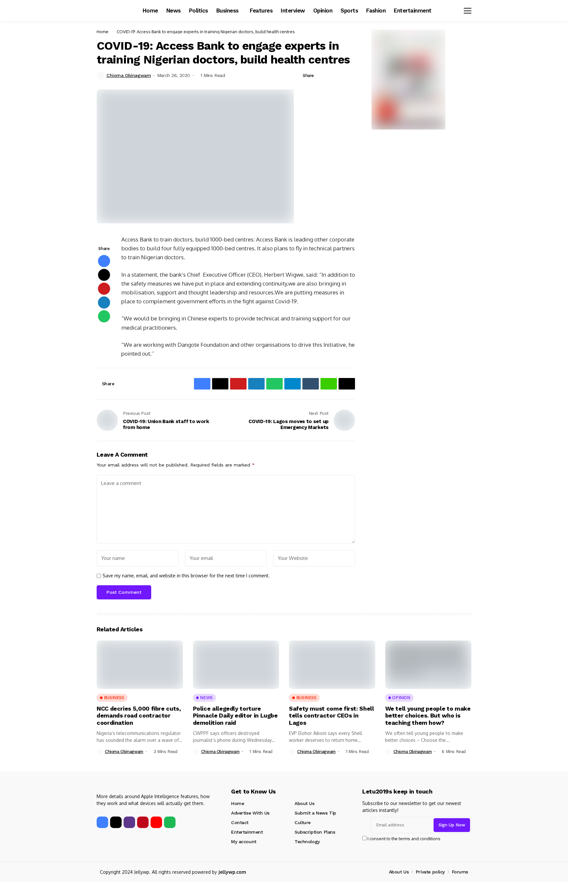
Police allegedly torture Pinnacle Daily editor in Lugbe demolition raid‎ (235, 715)
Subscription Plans (315, 832)
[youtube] (156, 822)
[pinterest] (143, 822)
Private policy (430, 871)
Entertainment (247, 832)
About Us (305, 803)
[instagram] (129, 822)
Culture (303, 822)
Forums (460, 871)
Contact (239, 822)
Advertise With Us (250, 813)
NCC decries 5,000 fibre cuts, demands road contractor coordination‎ (139, 715)
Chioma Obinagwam (128, 75)
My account (243, 841)
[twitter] (116, 822)
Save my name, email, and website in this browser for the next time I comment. (186, 575)
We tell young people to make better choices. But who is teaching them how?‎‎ (428, 715)
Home (102, 31)
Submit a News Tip (315, 813)
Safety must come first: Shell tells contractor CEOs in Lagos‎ (331, 715)
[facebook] (102, 822)
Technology (307, 841)
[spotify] (170, 822)
